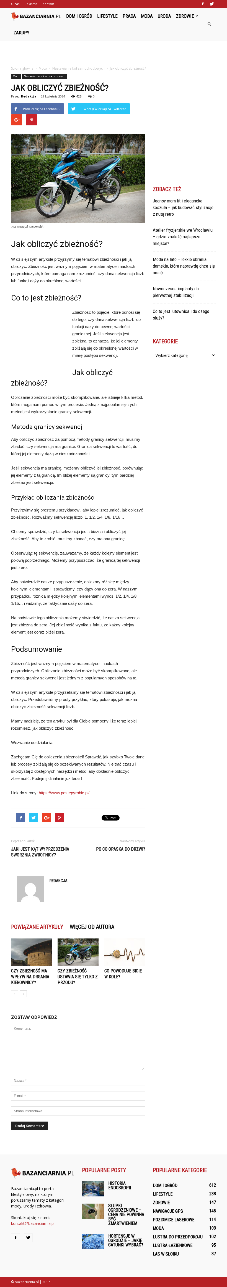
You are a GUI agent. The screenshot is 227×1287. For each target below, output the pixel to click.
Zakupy (21, 32)
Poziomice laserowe (173, 1219)
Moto (16, 76)
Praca (129, 16)
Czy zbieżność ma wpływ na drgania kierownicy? (30, 976)
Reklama (31, 4)
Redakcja (29, 96)
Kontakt (48, 4)
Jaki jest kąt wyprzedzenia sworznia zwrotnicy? (40, 852)
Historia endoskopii (119, 1185)
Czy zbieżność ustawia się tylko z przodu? (78, 976)
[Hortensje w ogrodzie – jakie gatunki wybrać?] (93, 1241)
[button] (209, 24)
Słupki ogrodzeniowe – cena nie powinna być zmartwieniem (126, 1214)
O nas (15, 4)
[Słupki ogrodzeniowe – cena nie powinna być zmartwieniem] (93, 1211)
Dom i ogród (79, 16)
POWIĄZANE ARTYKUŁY (37, 927)
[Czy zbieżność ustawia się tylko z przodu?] (78, 952)
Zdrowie (185, 16)
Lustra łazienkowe (172, 1245)
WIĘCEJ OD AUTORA (92, 927)
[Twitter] (212, 4)
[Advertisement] (113, 53)
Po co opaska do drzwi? (120, 849)
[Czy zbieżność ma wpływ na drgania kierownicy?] (31, 952)
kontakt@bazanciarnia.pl (33, 1223)
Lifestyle (107, 16)
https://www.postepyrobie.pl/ (64, 792)
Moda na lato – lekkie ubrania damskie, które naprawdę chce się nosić (184, 266)
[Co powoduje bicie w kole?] (124, 952)
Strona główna (22, 68)
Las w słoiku (166, 1254)
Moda (147, 16)
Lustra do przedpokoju (178, 1236)
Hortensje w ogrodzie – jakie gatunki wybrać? (125, 1240)
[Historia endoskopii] (93, 1188)
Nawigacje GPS (168, 1211)
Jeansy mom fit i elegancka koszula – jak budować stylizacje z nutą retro (183, 207)
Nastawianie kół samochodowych (45, 76)
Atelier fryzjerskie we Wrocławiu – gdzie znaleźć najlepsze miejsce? (183, 236)
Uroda (164, 16)
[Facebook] (202, 4)
